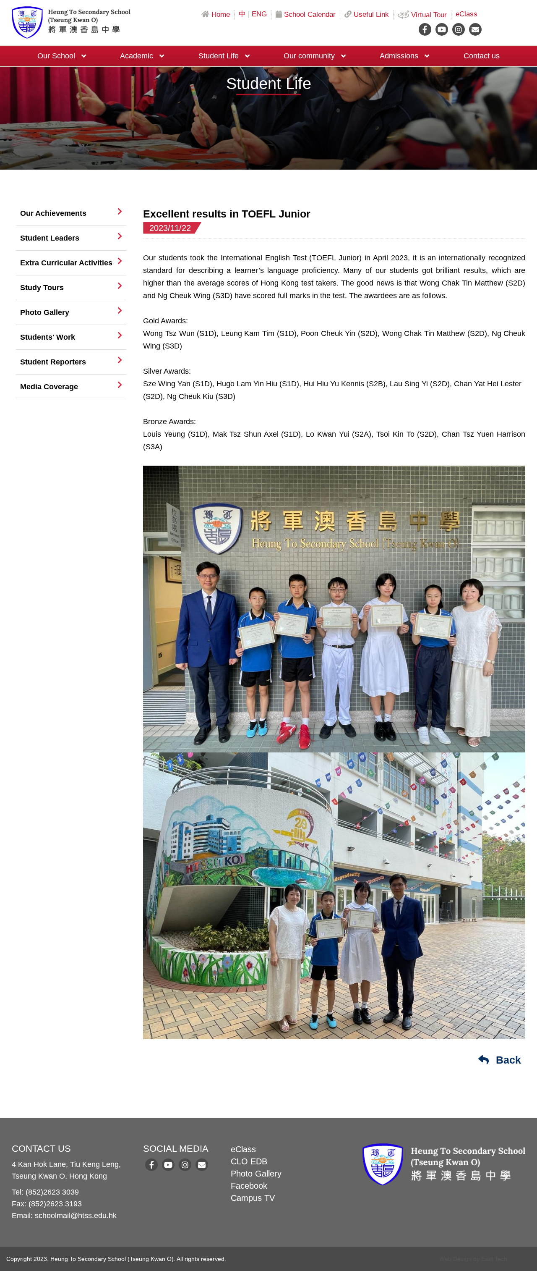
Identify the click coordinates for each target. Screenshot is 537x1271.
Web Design (455, 1258)
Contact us (482, 56)
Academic (136, 56)
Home (220, 14)
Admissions (399, 56)
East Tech (494, 1258)
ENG (259, 14)
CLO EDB (249, 1161)
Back (507, 1060)
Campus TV (253, 1198)
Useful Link (371, 14)
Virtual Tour (429, 15)
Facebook (249, 1185)
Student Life (218, 56)
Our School (56, 56)
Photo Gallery (256, 1173)
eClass (466, 14)
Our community (309, 56)
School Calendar (310, 14)
